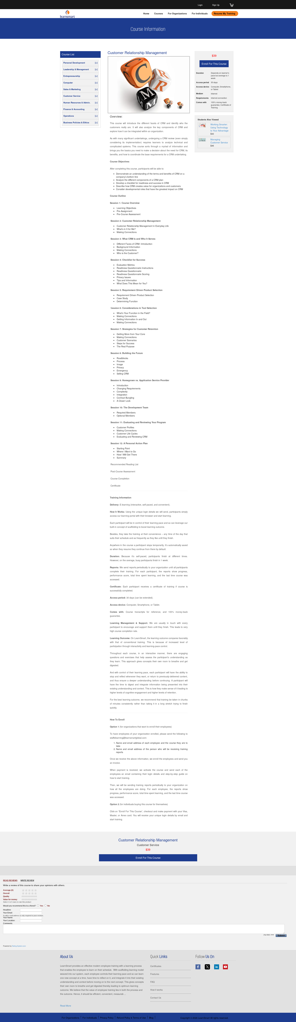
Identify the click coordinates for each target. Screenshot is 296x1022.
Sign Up (215, 4)
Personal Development (80, 62)
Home (146, 13)
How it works (156, 989)
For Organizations (177, 13)
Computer (80, 82)
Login (200, 4)
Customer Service (80, 95)
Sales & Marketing (80, 89)
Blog (151, 1017)
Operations (80, 115)
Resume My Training (224, 13)
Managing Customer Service (219, 141)
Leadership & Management (80, 69)
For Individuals (200, 13)
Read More (65, 1005)
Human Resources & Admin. (80, 102)
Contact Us (155, 997)
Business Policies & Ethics (80, 122)
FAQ (152, 981)
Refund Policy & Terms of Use (131, 1017)
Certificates (155, 966)
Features (154, 973)
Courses (158, 13)
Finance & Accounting (80, 109)
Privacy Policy (106, 1017)
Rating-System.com (19, 946)
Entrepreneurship (80, 75)
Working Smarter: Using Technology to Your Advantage (219, 127)
